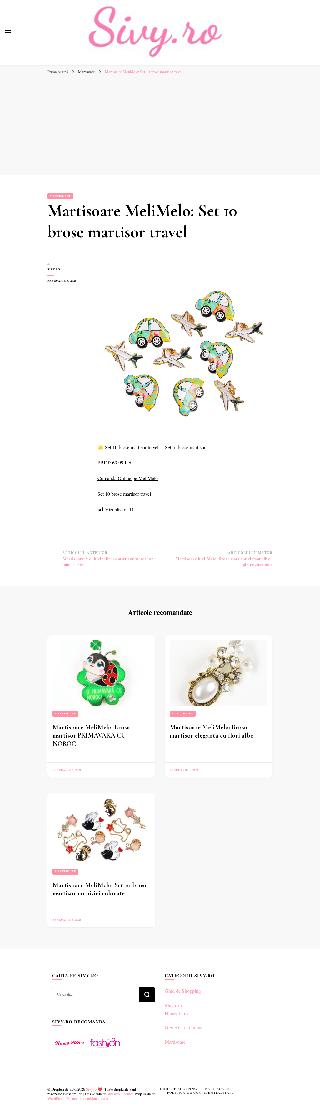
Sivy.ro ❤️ (94, 1089)
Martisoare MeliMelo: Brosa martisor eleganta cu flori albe (211, 731)
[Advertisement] (160, 127)
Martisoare (60, 196)
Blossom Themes (120, 1093)
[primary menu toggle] (8, 32)
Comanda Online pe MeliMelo (128, 478)
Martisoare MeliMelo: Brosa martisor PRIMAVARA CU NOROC (91, 735)
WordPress (56, 1098)
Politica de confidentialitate (87, 1098)
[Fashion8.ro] (105, 1050)
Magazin (173, 1005)
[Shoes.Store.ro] (69, 1050)
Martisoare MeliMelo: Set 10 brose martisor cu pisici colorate (100, 889)
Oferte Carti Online (183, 1027)
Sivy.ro (54, 269)
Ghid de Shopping (183, 990)
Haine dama (176, 1013)
